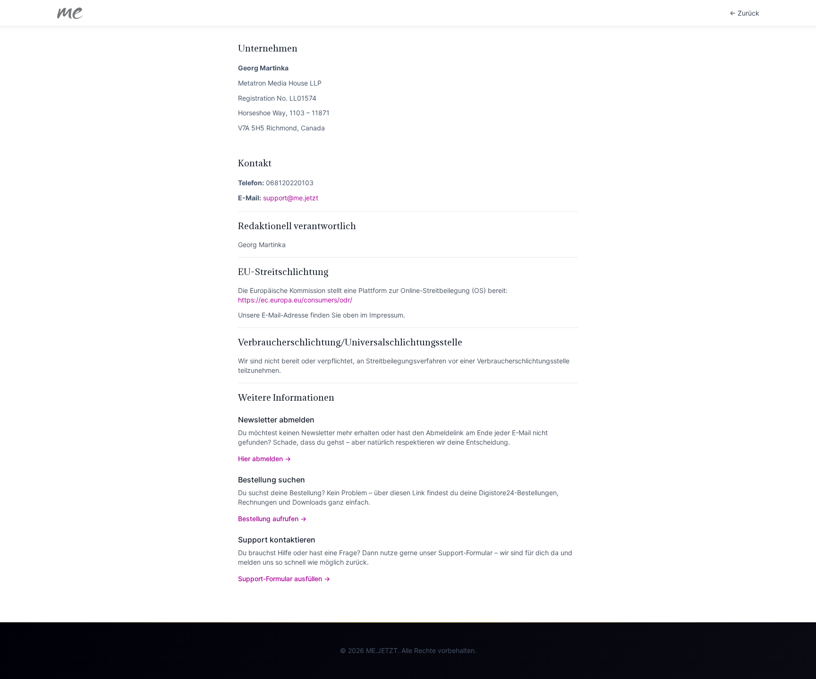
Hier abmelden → (264, 459)
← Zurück (744, 13)
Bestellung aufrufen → (272, 519)
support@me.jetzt (290, 198)
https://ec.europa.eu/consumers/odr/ (295, 300)
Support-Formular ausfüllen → (284, 579)
